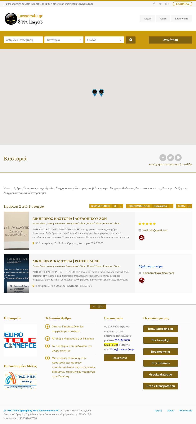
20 (115, 206)
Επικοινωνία (181, 18)
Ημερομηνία (160, 206)
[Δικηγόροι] (142, 238)
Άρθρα (163, 18)
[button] (101, 92)
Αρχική (147, 18)
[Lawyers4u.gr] (23, 18)
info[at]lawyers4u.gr (82, 4)
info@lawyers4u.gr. (123, 349)
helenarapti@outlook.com (158, 272)
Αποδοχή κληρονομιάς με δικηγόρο (73, 338)
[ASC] (189, 206)
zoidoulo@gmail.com (155, 230)
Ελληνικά (182, 3)
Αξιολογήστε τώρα (151, 266)
